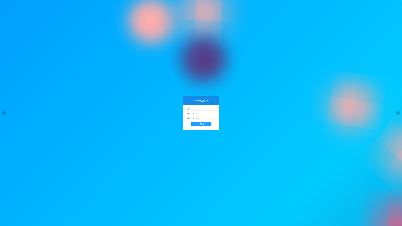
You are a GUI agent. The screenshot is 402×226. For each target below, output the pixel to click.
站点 (188, 118)
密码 (188, 113)
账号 (188, 109)
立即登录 (201, 124)
